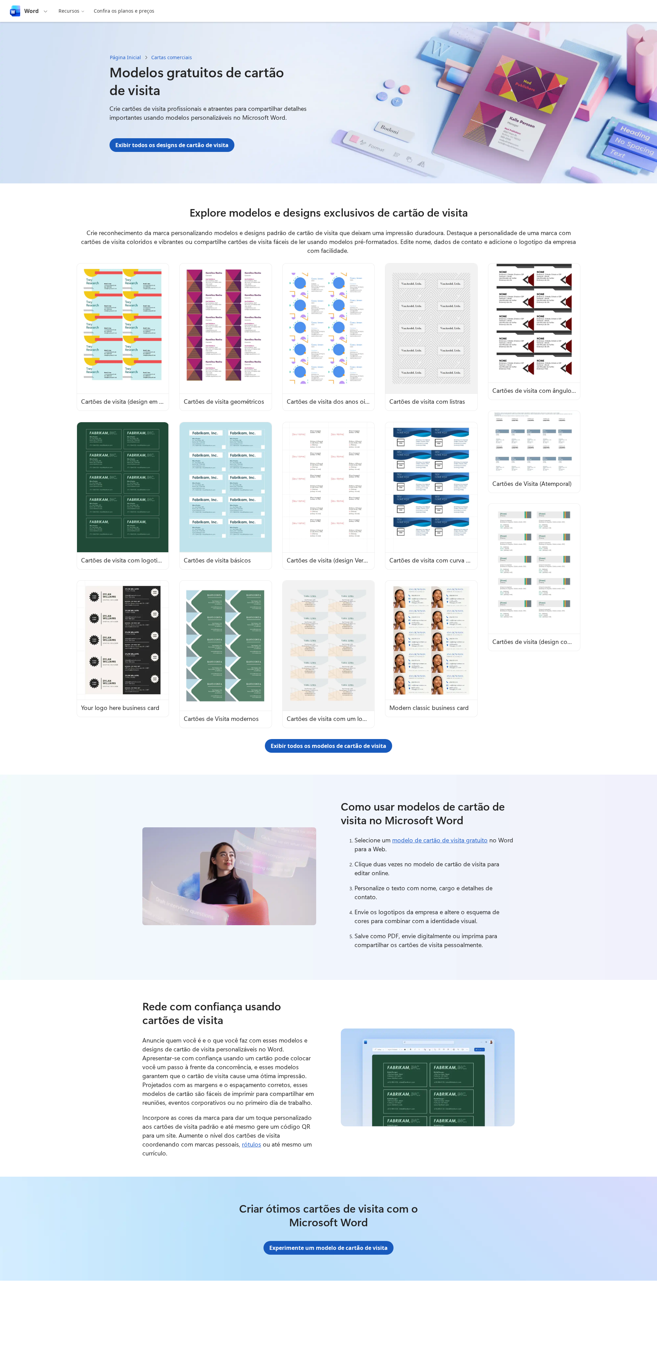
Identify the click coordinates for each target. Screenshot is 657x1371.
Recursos (69, 11)
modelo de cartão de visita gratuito (440, 840)
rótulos (251, 1144)
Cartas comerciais (171, 57)
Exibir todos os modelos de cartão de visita (328, 746)
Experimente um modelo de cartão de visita (328, 1248)
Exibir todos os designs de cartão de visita (172, 145)
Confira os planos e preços (124, 11)
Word (31, 11)
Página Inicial (125, 57)
